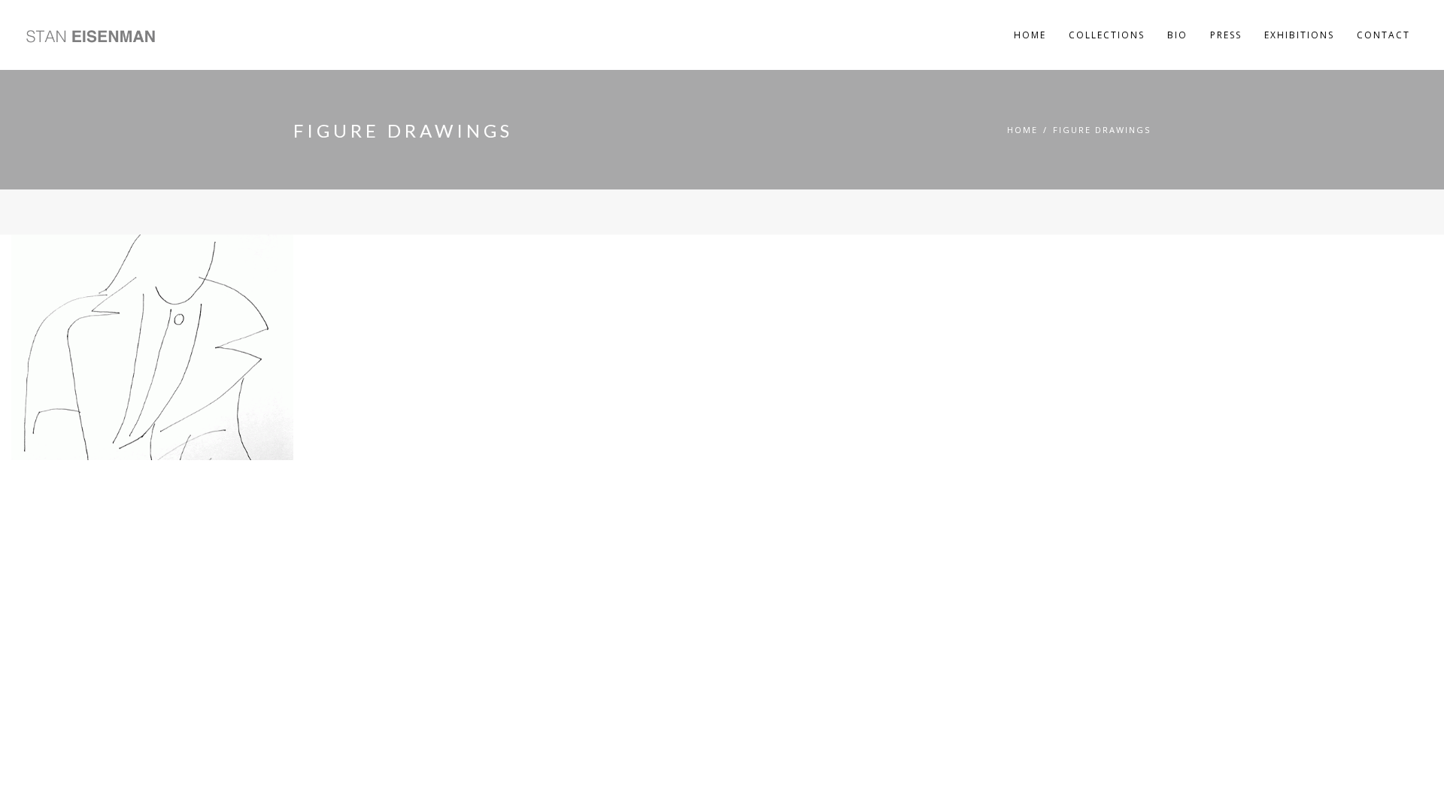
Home (1022, 129)
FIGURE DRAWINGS (103, 258)
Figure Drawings (1102, 129)
